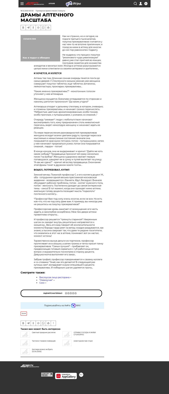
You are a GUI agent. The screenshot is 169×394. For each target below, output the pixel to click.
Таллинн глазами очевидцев (43, 341)
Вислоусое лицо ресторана (54, 277)
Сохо (41, 283)
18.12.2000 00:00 (27, 11)
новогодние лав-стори (83, 341)
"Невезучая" (46, 280)
